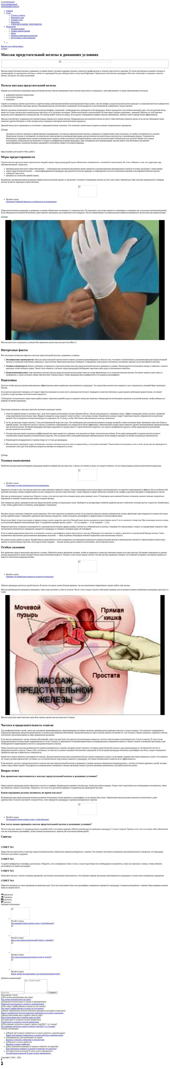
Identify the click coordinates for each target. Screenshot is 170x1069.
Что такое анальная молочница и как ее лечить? (31, 957)
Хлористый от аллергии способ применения (20, 1022)
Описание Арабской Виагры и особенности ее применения (31, 202)
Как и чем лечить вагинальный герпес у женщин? (32, 940)
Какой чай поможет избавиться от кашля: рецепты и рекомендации (34, 1035)
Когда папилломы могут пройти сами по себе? (21, 1017)
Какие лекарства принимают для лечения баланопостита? (35, 974)
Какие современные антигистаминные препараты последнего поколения (32, 1013)
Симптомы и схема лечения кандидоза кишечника (27, 485)
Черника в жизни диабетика (18, 1044)
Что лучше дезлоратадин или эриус (16, 999)
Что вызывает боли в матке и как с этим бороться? (27, 819)
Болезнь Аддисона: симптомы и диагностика (25, 1040)
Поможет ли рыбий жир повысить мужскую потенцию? (30, 577)
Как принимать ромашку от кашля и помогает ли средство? (31, 1049)
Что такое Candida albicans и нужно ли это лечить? (22, 1008)
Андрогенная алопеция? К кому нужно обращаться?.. (28, 1053)
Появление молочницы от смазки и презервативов (22, 1004)
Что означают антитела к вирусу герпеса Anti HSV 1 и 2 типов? (28, 1026)
